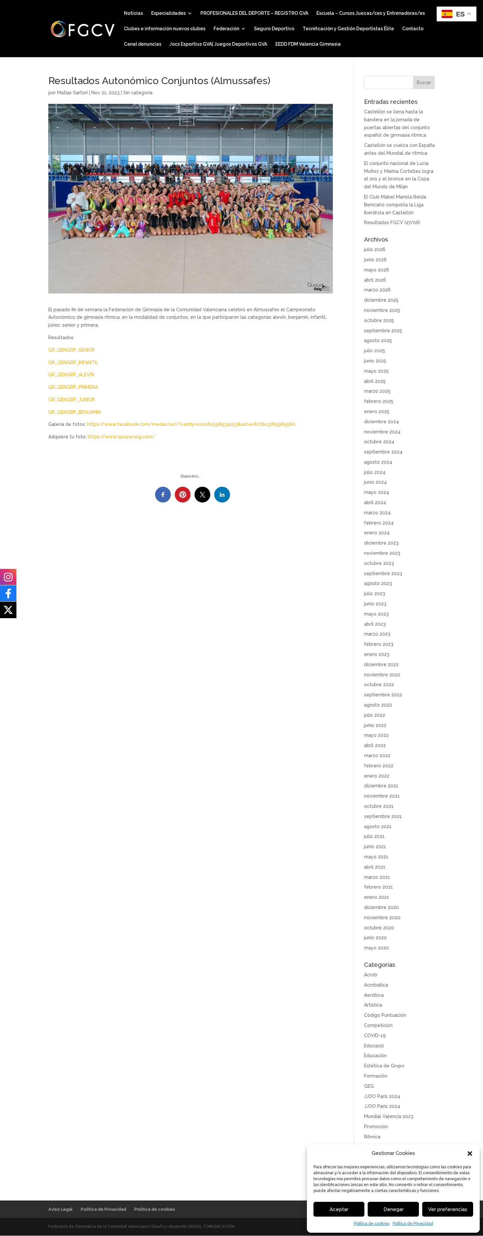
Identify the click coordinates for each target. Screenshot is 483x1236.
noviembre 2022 (382, 674)
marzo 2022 (377, 755)
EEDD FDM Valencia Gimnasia (308, 44)
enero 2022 (376, 776)
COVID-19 (375, 1035)
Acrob (370, 974)
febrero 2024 (379, 522)
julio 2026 (374, 249)
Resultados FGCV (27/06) (392, 222)
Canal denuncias (142, 44)
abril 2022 (375, 745)
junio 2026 (375, 259)
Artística (373, 1005)
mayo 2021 (376, 856)
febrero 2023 (378, 644)
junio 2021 (375, 846)
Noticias (133, 13)
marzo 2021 (377, 877)
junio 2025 (375, 360)
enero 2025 (376, 411)
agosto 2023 (378, 583)
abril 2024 (375, 502)
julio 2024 (374, 472)
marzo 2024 (377, 512)
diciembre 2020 (381, 907)
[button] (470, 1153)
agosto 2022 (378, 705)
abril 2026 (375, 280)
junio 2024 (375, 482)
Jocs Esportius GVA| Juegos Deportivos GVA (218, 44)
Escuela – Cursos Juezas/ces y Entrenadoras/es (370, 13)
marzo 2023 (377, 634)
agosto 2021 (378, 826)
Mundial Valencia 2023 (388, 1116)
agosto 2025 (378, 340)
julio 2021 (374, 836)
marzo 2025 (377, 391)
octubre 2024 (379, 441)
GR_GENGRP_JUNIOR (71, 399)
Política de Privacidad (413, 1223)
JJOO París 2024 (382, 1096)
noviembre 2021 (382, 796)
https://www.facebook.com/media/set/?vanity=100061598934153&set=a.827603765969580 (190, 424)
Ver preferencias (447, 1209)
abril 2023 (375, 624)
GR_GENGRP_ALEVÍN (71, 374)
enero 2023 (376, 654)
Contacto (413, 28)
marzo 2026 (377, 289)
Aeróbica (374, 995)
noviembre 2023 (382, 553)
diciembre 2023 (381, 543)
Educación (375, 1055)
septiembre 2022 (383, 694)
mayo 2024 (376, 492)
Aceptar (339, 1209)
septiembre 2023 (383, 573)
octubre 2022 (379, 684)
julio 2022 (374, 715)
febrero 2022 (378, 765)
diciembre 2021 (381, 785)
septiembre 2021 (383, 816)
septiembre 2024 (383, 452)
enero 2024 (377, 532)
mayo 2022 (376, 735)
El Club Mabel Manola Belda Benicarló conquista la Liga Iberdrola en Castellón (395, 204)
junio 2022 (375, 725)
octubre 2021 (379, 806)
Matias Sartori (72, 92)
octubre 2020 (379, 927)
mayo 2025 (376, 371)
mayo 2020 (376, 947)
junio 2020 (375, 937)
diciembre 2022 (381, 664)
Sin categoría (137, 92)
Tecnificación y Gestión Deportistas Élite (348, 28)
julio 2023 (374, 593)
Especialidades (168, 13)
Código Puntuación (385, 1015)
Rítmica (372, 1136)
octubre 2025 (379, 320)
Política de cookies (371, 1223)
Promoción (376, 1126)
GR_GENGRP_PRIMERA (73, 387)
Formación (375, 1076)
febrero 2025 (378, 401)
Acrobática (376, 985)
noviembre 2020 (382, 917)
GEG (369, 1086)
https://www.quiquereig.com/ (122, 436)
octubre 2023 (379, 563)
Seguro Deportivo (274, 28)
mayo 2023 (376, 614)
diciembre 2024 (381, 421)
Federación (226, 28)
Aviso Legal (60, 1209)
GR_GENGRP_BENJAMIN (74, 412)
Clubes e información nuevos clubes (164, 28)
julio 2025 (374, 350)
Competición (378, 1025)
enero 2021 (376, 897)
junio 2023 (375, 603)
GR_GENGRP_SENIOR (71, 350)
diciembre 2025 (381, 300)
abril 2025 (375, 381)
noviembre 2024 (382, 431)
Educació (374, 1045)
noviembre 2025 (382, 310)
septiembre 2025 (383, 330)
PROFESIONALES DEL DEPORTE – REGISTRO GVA (254, 13)
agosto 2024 (378, 462)
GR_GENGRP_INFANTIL (73, 362)
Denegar (393, 1209)
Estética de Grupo (384, 1065)
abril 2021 (374, 867)
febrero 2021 (378, 887)
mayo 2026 (376, 269)
